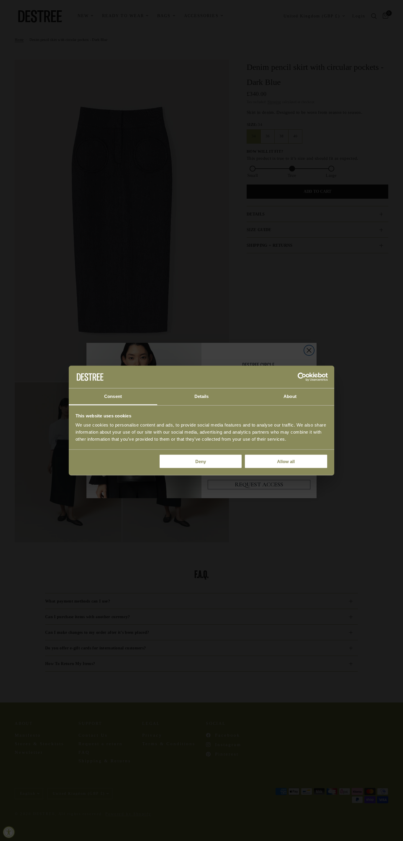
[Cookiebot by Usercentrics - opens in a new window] (302, 376)
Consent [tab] (113, 396)
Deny (200, 461)
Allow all (286, 461)
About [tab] (290, 396)
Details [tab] (201, 396)
